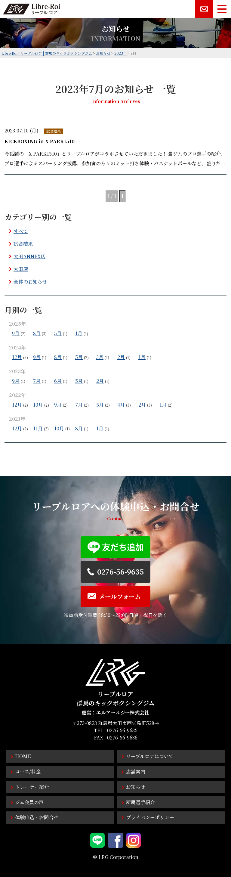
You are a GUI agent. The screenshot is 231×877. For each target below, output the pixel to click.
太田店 (21, 268)
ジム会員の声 (29, 802)
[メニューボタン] (222, 9)
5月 (58, 333)
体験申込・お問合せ (36, 817)
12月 (17, 357)
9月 (16, 333)
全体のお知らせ (30, 281)
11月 (38, 428)
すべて (21, 231)
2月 (121, 357)
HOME (23, 756)
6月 (58, 380)
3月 (99, 357)
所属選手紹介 (140, 802)
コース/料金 (28, 771)
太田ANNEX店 (29, 256)
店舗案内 (135, 771)
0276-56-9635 (122, 730)
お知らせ (135, 786)
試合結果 (23, 243)
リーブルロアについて (150, 756)
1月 (78, 333)
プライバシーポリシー (150, 817)
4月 (121, 404)
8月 (37, 333)
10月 (38, 404)
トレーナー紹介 (32, 786)
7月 (37, 380)
